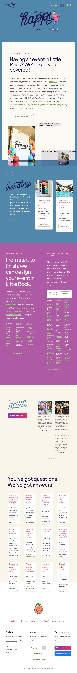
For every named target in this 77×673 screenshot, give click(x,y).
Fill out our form (38, 653)
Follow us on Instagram (16, 415)
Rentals (33, 621)
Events (24, 621)
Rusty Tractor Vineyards (67, 320)
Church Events (8, 342)
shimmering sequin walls (16, 311)
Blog (54, 621)
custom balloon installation (41, 101)
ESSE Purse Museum (58, 304)
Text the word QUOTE (38, 659)
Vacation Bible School (30, 336)
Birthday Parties (8, 334)
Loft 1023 (58, 344)
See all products (14, 219)
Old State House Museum (58, 358)
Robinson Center (67, 315)
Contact (62, 621)
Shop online (54, 5)
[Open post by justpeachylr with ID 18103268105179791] (45, 407)
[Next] (14, 174)
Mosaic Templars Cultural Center (58, 348)
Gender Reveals (18, 338)
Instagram (62, 648)
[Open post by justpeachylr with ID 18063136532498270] (62, 407)
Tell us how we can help (21, 116)
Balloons (14, 621)
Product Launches (29, 327)
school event (46, 105)
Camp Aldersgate (50, 334)
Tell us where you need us (53, 369)
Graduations (19, 341)
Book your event (17, 353)
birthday (21, 105)
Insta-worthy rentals (24, 308)
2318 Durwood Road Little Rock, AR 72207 (12, 649)
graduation (35, 105)
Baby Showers (8, 326)
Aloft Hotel (50, 304)
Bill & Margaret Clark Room (49, 314)
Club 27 (49, 357)
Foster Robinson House (58, 310)
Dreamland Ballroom (50, 363)
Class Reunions (8, 346)
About (46, 621)
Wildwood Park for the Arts (67, 358)
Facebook (62, 653)
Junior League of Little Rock (59, 336)
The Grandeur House (58, 319)
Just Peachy (53, 81)
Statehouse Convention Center (67, 331)
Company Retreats (19, 323)
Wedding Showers (29, 340)
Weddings (30, 344)
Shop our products (36, 648)
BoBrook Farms (49, 319)
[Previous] (8, 174)
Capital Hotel (49, 338)
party (27, 105)
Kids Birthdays (29, 323)
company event (59, 105)
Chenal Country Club (49, 348)
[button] (50, 459)
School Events (31, 331)
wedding (13, 105)
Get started (65, 293)
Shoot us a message (11, 641)
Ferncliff (58, 300)
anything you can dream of (23, 108)
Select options (44, 224)
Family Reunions (18, 334)
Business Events (8, 338)
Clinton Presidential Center (50, 353)
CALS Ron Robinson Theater (50, 329)
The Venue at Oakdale (67, 348)
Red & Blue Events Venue (67, 306)
